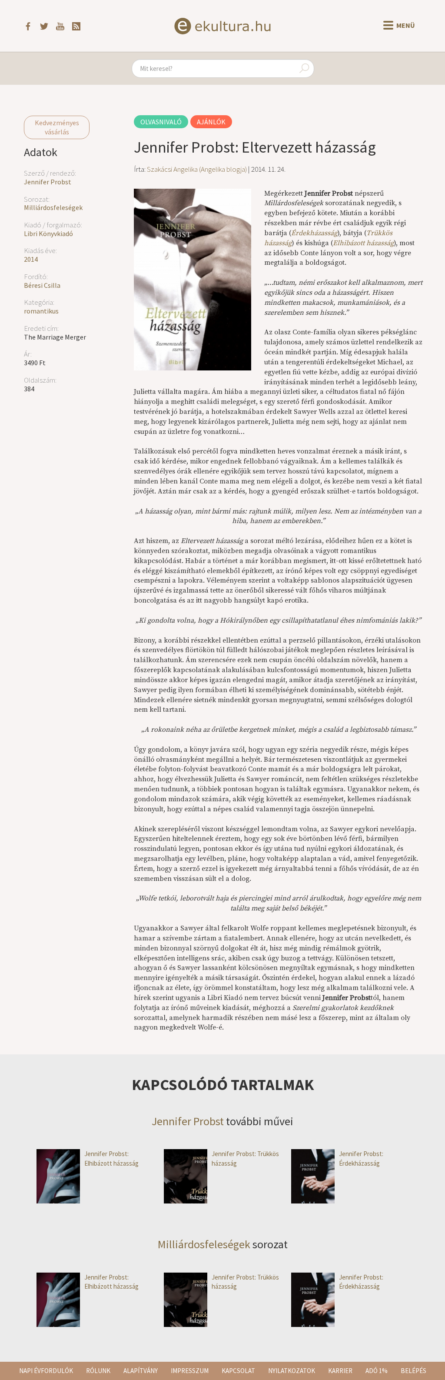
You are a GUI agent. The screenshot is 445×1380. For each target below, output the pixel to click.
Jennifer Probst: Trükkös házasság (245, 1158)
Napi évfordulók (46, 1371)
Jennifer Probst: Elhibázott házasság (111, 1158)
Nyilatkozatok (291, 1371)
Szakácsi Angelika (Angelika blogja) (197, 169)
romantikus (41, 311)
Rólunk (98, 1371)
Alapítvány (140, 1371)
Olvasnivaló (161, 121)
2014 (31, 259)
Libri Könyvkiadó (48, 233)
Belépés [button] (413, 1371)
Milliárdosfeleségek (53, 207)
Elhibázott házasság (363, 243)
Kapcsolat (238, 1371)
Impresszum (190, 1371)
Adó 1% (376, 1371)
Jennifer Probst (47, 181)
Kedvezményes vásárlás (57, 127)
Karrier (340, 1371)
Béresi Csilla (42, 285)
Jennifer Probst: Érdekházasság (361, 1158)
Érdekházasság (314, 233)
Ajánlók (211, 121)
